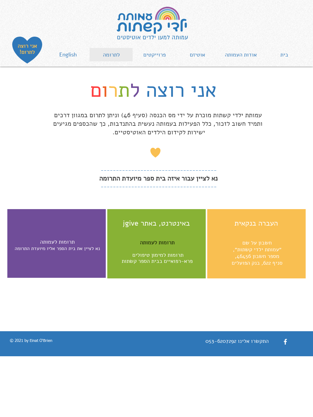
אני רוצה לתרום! (27, 49)
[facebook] (285, 342)
